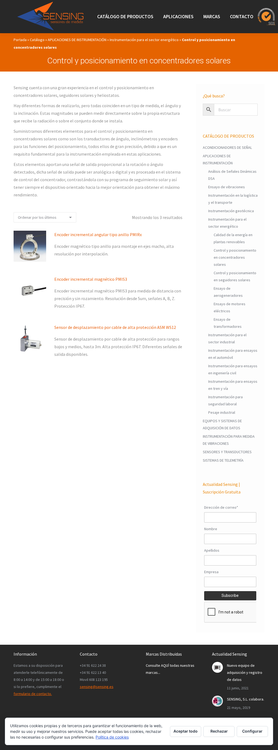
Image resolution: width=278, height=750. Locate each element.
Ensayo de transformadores (228, 323)
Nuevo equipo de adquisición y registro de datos (244, 672)
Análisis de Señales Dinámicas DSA (232, 175)
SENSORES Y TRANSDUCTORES (227, 451)
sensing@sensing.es (96, 686)
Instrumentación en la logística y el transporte (233, 199)
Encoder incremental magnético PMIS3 (90, 279)
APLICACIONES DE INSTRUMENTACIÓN (77, 39)
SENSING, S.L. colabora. (245, 699)
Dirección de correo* (221, 507)
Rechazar (219, 731)
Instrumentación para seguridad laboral (225, 400)
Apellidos (211, 550)
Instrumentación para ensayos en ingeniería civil (232, 369)
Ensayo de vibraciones (226, 186)
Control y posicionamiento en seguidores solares (235, 276)
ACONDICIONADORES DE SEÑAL (227, 147)
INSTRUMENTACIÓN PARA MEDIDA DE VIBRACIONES (229, 440)
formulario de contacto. (33, 693)
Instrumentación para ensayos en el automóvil (232, 354)
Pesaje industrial (221, 412)
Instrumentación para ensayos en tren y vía (232, 385)
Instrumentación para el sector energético (144, 39)
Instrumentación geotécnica (231, 210)
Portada (20, 39)
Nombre (210, 528)
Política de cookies (112, 737)
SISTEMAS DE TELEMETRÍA (223, 460)
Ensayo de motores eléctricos (229, 307)
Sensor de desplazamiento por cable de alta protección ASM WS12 (115, 327)
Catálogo (37, 39)
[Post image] (217, 667)
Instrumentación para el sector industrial (227, 338)
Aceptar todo (185, 731)
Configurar (252, 731)
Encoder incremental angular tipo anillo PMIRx (98, 234)
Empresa (211, 571)
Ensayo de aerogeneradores (228, 292)
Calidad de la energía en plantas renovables (233, 238)
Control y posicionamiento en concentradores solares (235, 257)
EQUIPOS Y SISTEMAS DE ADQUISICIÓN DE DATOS (222, 424)
